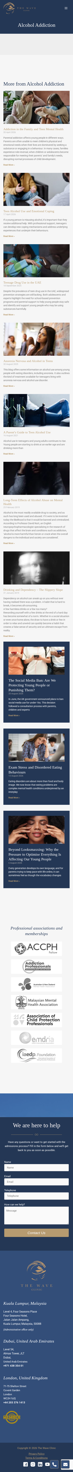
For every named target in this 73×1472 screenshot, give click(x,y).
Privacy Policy (36, 1453)
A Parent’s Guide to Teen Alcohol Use (27, 432)
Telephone (10, 1190)
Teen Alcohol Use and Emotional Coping (28, 211)
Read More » (9, 165)
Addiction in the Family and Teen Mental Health (33, 129)
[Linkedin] (40, 1464)
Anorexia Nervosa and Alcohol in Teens (28, 361)
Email (7, 1176)
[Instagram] (32, 1464)
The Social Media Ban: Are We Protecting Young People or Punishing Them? (32, 685)
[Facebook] (25, 1464)
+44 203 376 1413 (14, 1402)
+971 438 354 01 (13, 1365)
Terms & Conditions (36, 1457)
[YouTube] (47, 1464)
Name (7, 1162)
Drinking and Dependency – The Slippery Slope (33, 589)
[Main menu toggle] (66, 8)
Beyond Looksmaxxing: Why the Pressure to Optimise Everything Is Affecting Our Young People (34, 854)
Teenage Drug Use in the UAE (22, 282)
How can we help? (14, 1204)
